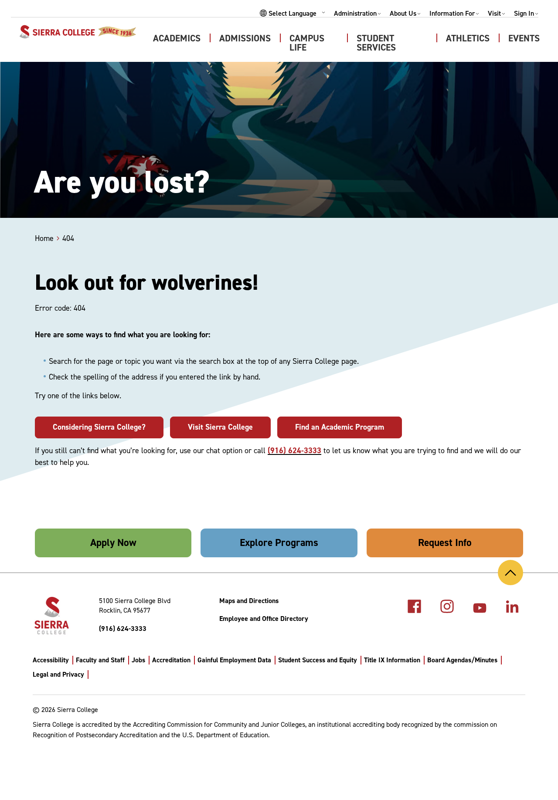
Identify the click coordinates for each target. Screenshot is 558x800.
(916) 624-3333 (294, 450)
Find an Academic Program (339, 427)
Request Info (445, 542)
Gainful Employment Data (234, 659)
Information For (452, 13)
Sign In (524, 13)
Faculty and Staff (100, 659)
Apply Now (113, 542)
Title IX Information (392, 659)
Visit (494, 13)
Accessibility (51, 659)
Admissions (245, 38)
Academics (177, 38)
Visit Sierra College (220, 427)
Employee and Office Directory (263, 618)
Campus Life (306, 43)
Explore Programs (279, 542)
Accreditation (171, 659)
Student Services (376, 43)
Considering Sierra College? (99, 427)
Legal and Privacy (58, 674)
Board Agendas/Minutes (462, 659)
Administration (355, 13)
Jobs (138, 659)
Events (524, 38)
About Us (403, 13)
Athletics (468, 38)
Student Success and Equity (317, 659)
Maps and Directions (249, 600)
